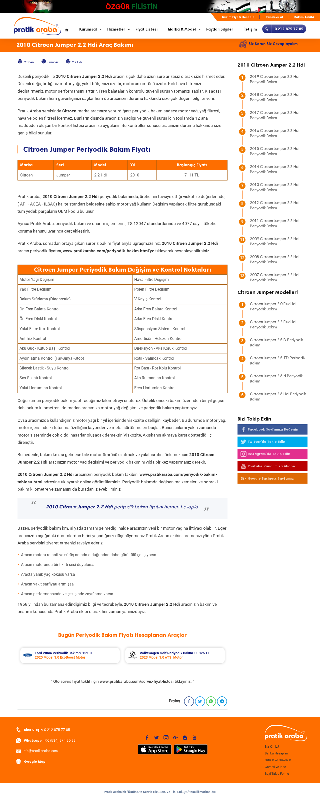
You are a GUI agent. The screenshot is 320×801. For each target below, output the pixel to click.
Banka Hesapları (276, 753)
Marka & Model (182, 29)
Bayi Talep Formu (277, 773)
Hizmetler (116, 29)
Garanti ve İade (275, 767)
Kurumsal (88, 29)
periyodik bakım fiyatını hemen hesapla (122, 507)
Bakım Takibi (304, 17)
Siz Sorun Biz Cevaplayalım (273, 44)
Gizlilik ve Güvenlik (278, 760)
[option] (70, 655)
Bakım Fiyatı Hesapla (238, 17)
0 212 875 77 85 (47, 730)
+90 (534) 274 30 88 (50, 740)
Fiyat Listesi (147, 29)
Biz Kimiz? (272, 746)
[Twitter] (200, 701)
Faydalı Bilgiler (219, 29)
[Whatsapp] (211, 701)
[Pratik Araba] (285, 733)
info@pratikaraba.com (40, 751)
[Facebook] (189, 701)
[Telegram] (222, 701)
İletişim (250, 29)
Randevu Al (274, 17)
